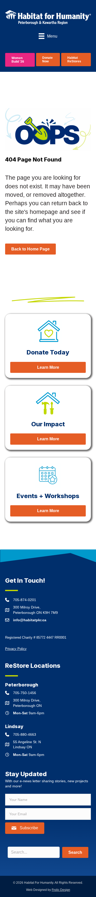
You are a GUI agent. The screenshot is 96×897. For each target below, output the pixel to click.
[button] (24, 828)
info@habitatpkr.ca (29, 620)
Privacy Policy (16, 649)
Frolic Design (61, 890)
